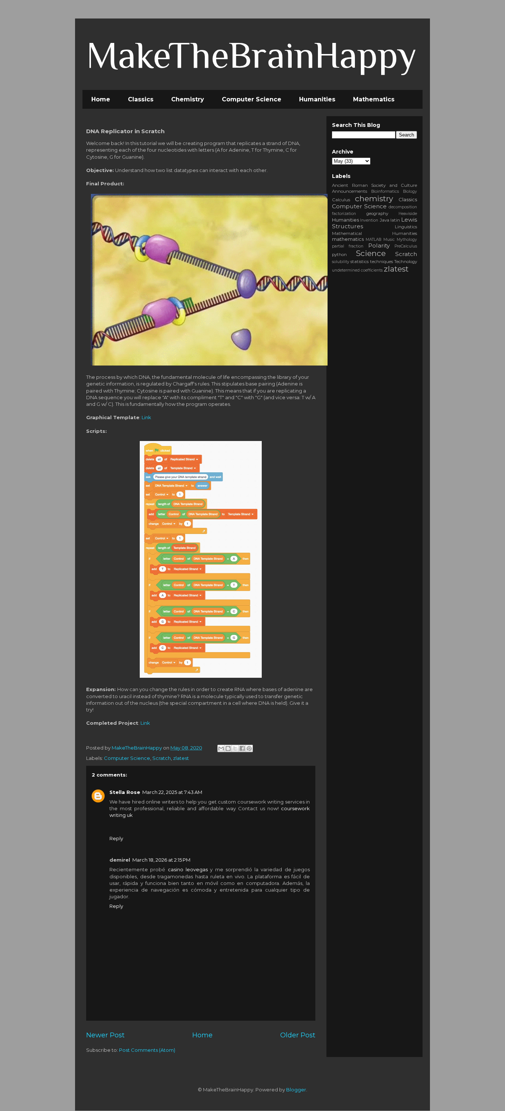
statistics (359, 261)
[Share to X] (235, 748)
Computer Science (251, 99)
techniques (381, 261)
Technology (405, 261)
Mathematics (373, 99)
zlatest (181, 758)
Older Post (297, 1035)
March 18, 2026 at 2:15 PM (161, 860)
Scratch (161, 758)
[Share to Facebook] (242, 748)
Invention (369, 220)
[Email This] (221, 748)
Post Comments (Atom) (147, 1050)
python (339, 254)
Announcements (349, 191)
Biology (410, 191)
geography (377, 213)
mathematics (348, 239)
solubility (340, 261)
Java (384, 220)
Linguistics (406, 226)
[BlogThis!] (228, 748)
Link (146, 417)
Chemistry (187, 99)
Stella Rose (124, 792)
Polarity (379, 245)
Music (389, 239)
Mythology (407, 239)
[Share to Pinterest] (249, 748)
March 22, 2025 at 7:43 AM (172, 792)
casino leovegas (188, 869)
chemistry (374, 198)
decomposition (403, 207)
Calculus (341, 199)
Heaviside (408, 213)
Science (371, 253)
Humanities (317, 99)
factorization (344, 213)
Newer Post (105, 1035)
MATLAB (373, 239)
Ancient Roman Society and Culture (374, 185)
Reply (116, 838)
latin (395, 220)
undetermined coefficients (357, 270)
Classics (140, 99)
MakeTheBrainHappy (251, 55)
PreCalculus (405, 246)
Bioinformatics (385, 191)
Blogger (296, 1090)
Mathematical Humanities (374, 233)
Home (100, 99)
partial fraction (347, 246)
